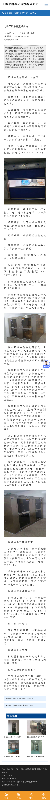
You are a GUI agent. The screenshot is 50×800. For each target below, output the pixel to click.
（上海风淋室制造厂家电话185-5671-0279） (25, 271)
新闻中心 (23, 13)
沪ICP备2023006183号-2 (11, 785)
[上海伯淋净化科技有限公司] (20, 5)
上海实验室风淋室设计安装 (22, 705)
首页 (16, 13)
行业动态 (32, 13)
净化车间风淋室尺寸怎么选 (23, 698)
